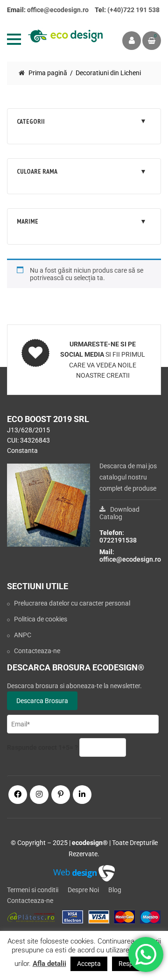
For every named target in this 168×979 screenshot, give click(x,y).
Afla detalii (49, 963)
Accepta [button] (89, 963)
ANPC (22, 635)
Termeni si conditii (32, 890)
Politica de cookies (40, 619)
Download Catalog (119, 513)
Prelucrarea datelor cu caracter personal (72, 603)
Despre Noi (83, 890)
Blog (114, 890)
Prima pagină (47, 73)
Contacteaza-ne (37, 651)
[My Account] (131, 40)
